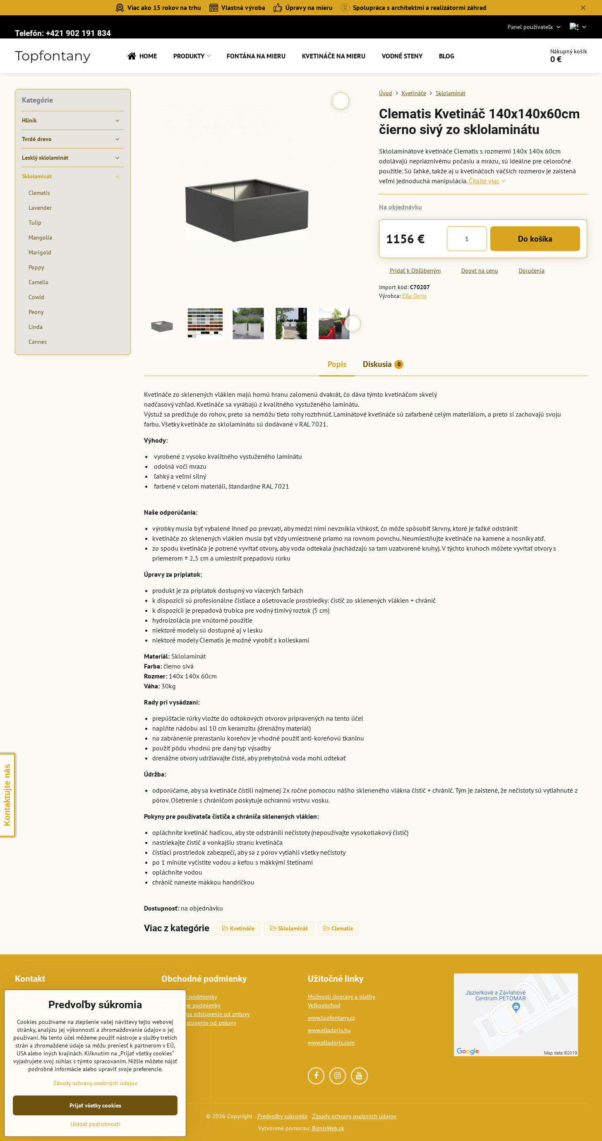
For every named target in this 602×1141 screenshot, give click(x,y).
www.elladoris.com (331, 1042)
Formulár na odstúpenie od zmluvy (205, 1014)
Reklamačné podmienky (191, 1005)
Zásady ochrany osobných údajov (354, 1116)
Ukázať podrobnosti (95, 1124)
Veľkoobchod (324, 1005)
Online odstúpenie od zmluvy (198, 1022)
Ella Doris (414, 296)
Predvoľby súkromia (282, 1116)
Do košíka (535, 238)
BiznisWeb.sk (328, 1128)
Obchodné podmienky (189, 996)
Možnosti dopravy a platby (341, 996)
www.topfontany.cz (331, 1017)
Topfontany (52, 55)
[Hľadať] (514, 55)
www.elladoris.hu (329, 1030)
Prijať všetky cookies (95, 1105)
